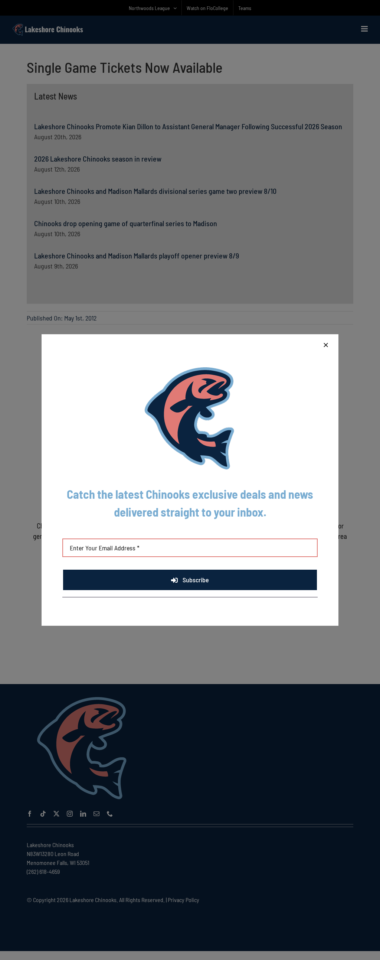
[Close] (326, 345)
